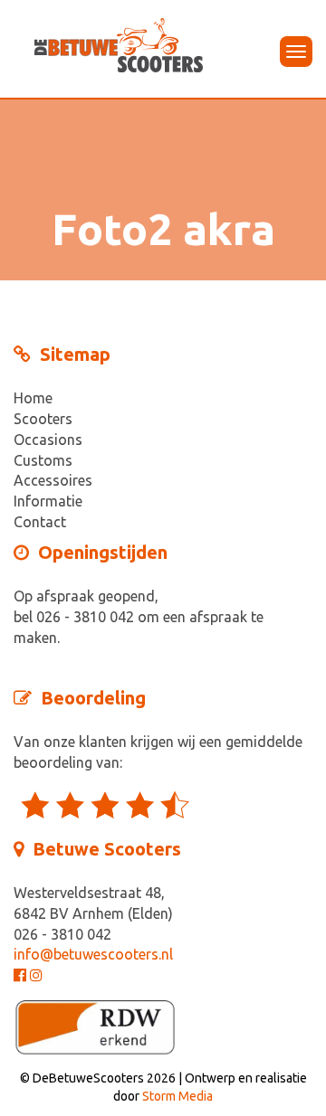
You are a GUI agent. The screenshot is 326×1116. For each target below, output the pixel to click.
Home (33, 398)
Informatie (48, 501)
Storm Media (177, 1096)
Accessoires (53, 480)
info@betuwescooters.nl (93, 954)
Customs (43, 460)
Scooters (43, 419)
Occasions (48, 439)
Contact (40, 522)
